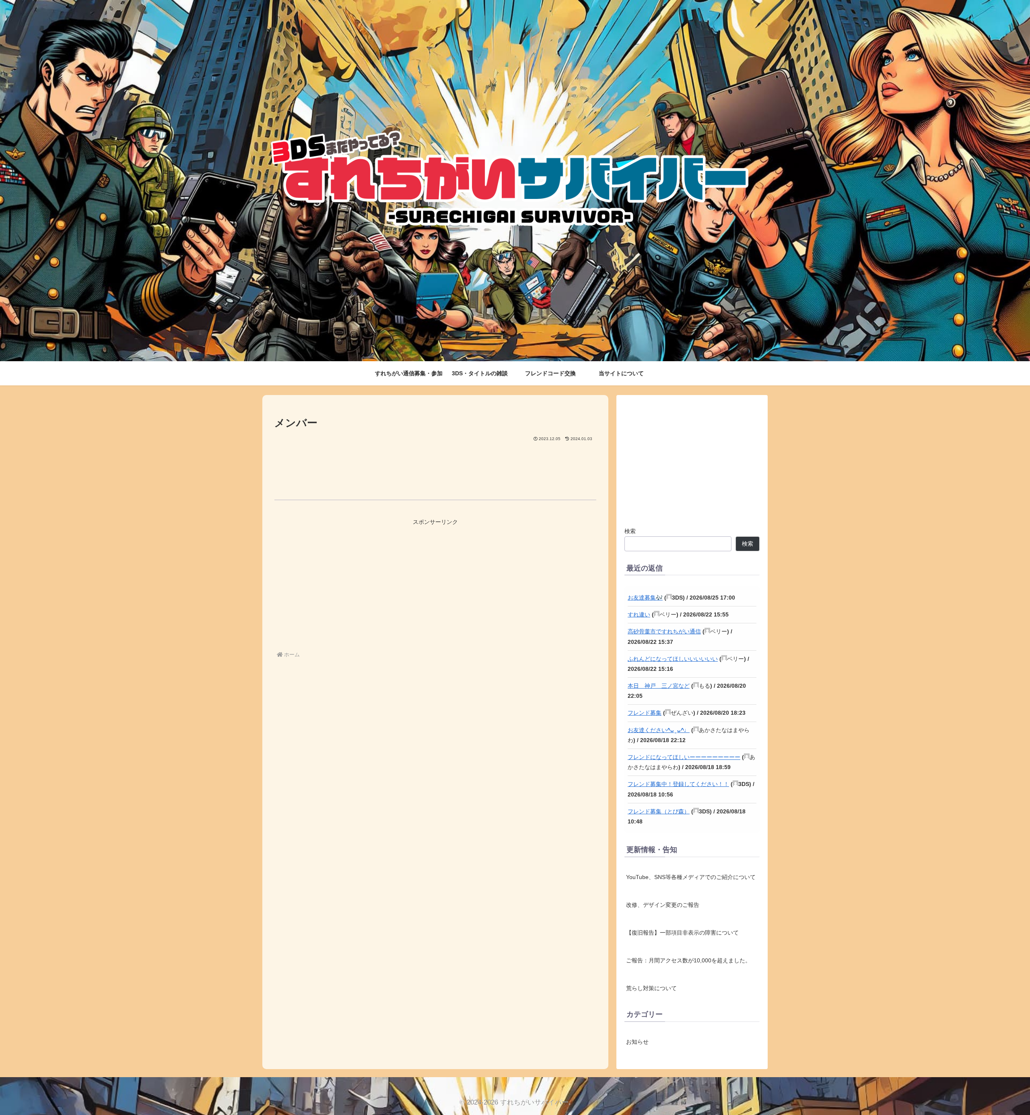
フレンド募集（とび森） (659, 811)
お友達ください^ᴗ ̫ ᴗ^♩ (659, 730)
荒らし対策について (651, 988)
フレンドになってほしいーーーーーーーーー (684, 757)
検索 (630, 531)
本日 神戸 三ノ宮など (659, 686)
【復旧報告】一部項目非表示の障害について (682, 932)
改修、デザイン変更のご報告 (662, 905)
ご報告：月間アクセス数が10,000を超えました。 (688, 960)
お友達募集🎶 (645, 597)
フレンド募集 (644, 713)
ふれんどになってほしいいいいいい (673, 659)
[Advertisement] (435, 465)
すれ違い (639, 614)
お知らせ (637, 1041)
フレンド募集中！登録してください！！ (678, 784)
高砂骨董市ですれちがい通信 (664, 631)
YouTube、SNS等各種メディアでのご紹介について (691, 877)
